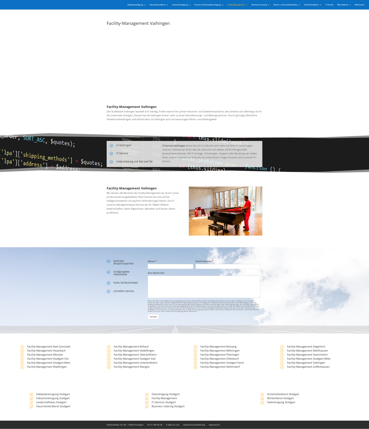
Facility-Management (236, 5)
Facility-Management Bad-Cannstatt (48, 346)
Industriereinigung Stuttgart (53, 398)
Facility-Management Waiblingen (47, 366)
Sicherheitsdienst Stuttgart (283, 394)
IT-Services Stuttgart (164, 402)
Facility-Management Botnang (218, 346)
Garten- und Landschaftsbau (286, 5)
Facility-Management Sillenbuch (219, 358)
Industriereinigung (180, 5)
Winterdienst (342, 5)
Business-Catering (259, 5)
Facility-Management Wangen (132, 366)
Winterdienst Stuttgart (280, 398)
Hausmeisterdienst (157, 5)
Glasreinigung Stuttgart (166, 394)
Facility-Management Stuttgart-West (48, 362)
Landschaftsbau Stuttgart (51, 402)
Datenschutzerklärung (194, 424)
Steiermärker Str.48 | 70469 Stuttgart (125, 424)
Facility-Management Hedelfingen (134, 350)
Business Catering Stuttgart (168, 406)
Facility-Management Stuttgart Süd (134, 358)
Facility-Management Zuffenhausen (308, 366)
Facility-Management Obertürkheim (135, 354)
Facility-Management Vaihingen (306, 362)
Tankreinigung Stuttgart (281, 402)
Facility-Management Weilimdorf (220, 366)
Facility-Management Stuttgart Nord (222, 362)
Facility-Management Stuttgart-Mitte (308, 358)
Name (152, 261)
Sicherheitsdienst (311, 5)
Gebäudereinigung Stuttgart (53, 394)
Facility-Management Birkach (131, 346)
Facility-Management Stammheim (307, 354)
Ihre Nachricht (156, 273)
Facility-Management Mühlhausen (307, 350)
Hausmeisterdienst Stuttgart (53, 406)
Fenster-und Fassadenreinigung (207, 5)
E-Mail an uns (172, 424)
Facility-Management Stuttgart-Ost (47, 358)
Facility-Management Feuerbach (46, 350)
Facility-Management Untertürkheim (135, 362)
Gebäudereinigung (135, 5)
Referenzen (359, 5)
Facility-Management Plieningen (219, 354)
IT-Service (329, 5)
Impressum (214, 424)
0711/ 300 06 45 (154, 424)
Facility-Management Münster (45, 354)
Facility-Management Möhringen (220, 350)
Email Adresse (204, 261)
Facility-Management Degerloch (306, 346)
